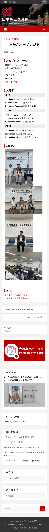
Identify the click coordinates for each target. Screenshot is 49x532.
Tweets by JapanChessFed (15, 421)
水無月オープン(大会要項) (16, 298)
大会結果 (15, 39)
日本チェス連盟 (15, 19)
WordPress (32, 528)
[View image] (19, 150)
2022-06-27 (8, 52)
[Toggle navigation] (5, 29)
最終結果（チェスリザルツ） (17, 295)
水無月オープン (11, 82)
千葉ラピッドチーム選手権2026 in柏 (19, 437)
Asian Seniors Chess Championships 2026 (21, 460)
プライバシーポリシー (11, 524)
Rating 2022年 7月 (35, 317)
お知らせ (7, 39)
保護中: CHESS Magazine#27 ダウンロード (22, 447)
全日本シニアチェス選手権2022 (19, 309)
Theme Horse (38, 524)
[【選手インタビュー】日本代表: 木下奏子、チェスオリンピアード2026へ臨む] (24, 395)
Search (42, 508)
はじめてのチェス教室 (13, 442)
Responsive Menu (44, 2)
